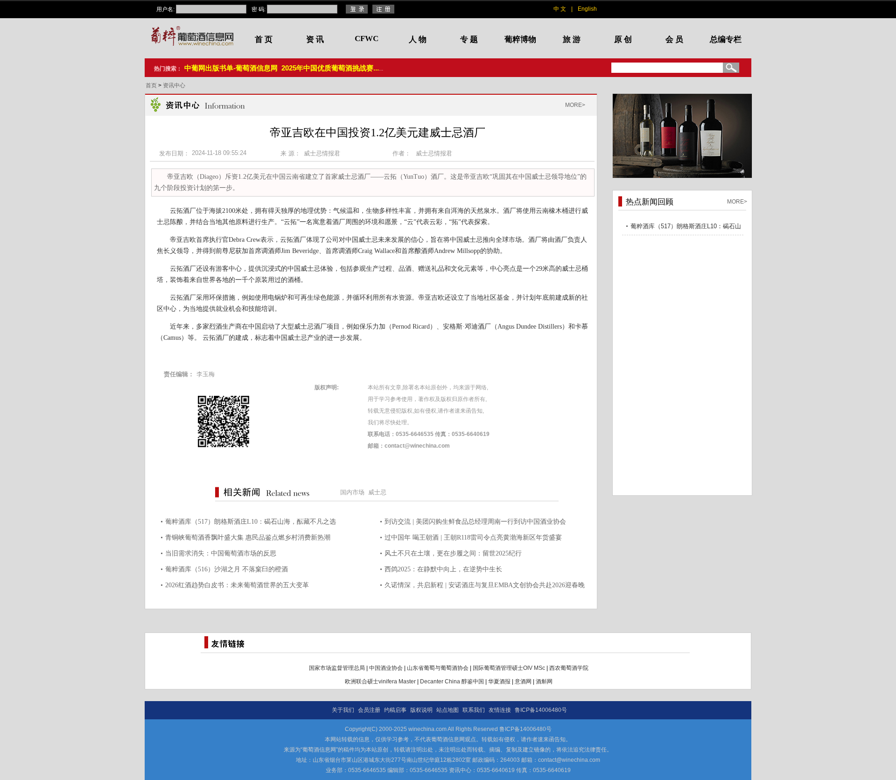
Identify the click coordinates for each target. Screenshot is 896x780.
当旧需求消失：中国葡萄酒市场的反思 (220, 553)
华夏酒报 (499, 681)
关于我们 (343, 710)
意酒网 (523, 681)
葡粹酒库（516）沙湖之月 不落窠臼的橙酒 (226, 569)
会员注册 (369, 710)
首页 (152, 85)
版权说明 (421, 710)
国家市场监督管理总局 (337, 668)
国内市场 (352, 492)
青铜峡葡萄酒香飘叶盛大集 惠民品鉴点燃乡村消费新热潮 (247, 537)
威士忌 (377, 492)
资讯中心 (174, 85)
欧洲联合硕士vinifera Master (380, 681)
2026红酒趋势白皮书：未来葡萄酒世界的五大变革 (237, 585)
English (587, 9)
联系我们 (473, 710)
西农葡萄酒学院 (568, 668)
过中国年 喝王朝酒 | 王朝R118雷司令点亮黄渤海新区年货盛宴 (473, 537)
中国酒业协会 (386, 668)
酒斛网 (544, 681)
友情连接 (500, 710)
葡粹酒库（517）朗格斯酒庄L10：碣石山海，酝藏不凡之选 (250, 521)
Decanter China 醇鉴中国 (452, 681)
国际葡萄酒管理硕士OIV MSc (509, 668)
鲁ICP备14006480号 (541, 710)
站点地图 (447, 710)
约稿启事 (395, 710)
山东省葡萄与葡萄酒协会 (438, 668)
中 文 (559, 9)
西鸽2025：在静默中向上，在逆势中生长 (443, 569)
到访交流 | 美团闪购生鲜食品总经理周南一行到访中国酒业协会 (475, 521)
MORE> (575, 105)
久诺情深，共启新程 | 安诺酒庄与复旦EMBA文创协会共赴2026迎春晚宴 (485, 586)
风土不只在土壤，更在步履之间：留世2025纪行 (453, 553)
